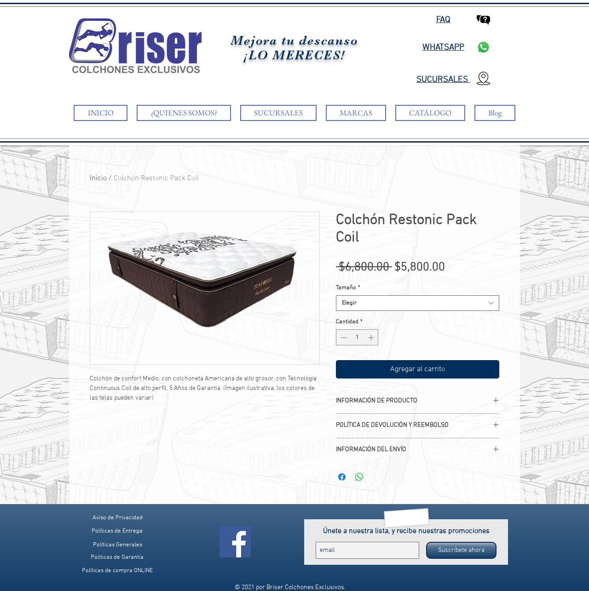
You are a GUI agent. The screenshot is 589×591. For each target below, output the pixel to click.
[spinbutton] (357, 337)
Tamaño (348, 288)
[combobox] (417, 303)
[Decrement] (342, 337)
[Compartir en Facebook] (341, 476)
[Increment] (371, 337)
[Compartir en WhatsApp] (359, 476)
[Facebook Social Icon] (235, 541)
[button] (117, 570)
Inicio (98, 178)
